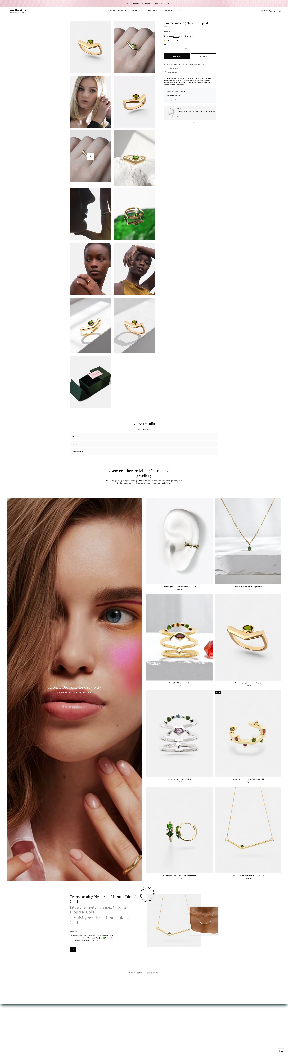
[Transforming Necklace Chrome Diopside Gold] (174, 920)
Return (72, 1024)
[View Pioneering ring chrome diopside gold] (90, 156)
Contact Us (73, 1015)
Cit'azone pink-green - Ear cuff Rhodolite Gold (248, 779)
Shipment (73, 1021)
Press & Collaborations (107, 1024)
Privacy (72, 1034)
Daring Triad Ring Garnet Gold (179, 683)
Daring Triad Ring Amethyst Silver (179, 779)
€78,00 (179, 589)
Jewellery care (74, 1012)
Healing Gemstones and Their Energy (112, 1012)
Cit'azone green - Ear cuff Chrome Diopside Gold (193, 111)
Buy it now (203, 56)
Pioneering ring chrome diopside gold (248, 683)
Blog (101, 1031)
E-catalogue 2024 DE (106, 1015)
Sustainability (104, 1021)
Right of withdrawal (76, 1027)
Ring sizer (177, 96)
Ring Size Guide (75, 1009)
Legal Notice (74, 1037)
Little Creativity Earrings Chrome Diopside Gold (179, 875)
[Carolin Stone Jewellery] (18, 10)
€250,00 (248, 878)
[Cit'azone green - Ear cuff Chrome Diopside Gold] (171, 113)
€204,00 (179, 878)
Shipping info (200, 64)
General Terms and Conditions (79, 1031)
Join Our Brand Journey (108, 1027)
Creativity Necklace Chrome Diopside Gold (248, 587)
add (73, 949)
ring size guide (179, 100)
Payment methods (75, 1018)
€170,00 (179, 686)
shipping (176, 36)
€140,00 (179, 782)
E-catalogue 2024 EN (107, 1018)
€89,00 (248, 589)
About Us (103, 1009)
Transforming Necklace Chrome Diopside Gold (248, 875)
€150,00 (248, 686)
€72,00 (248, 782)
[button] (141, 10)
